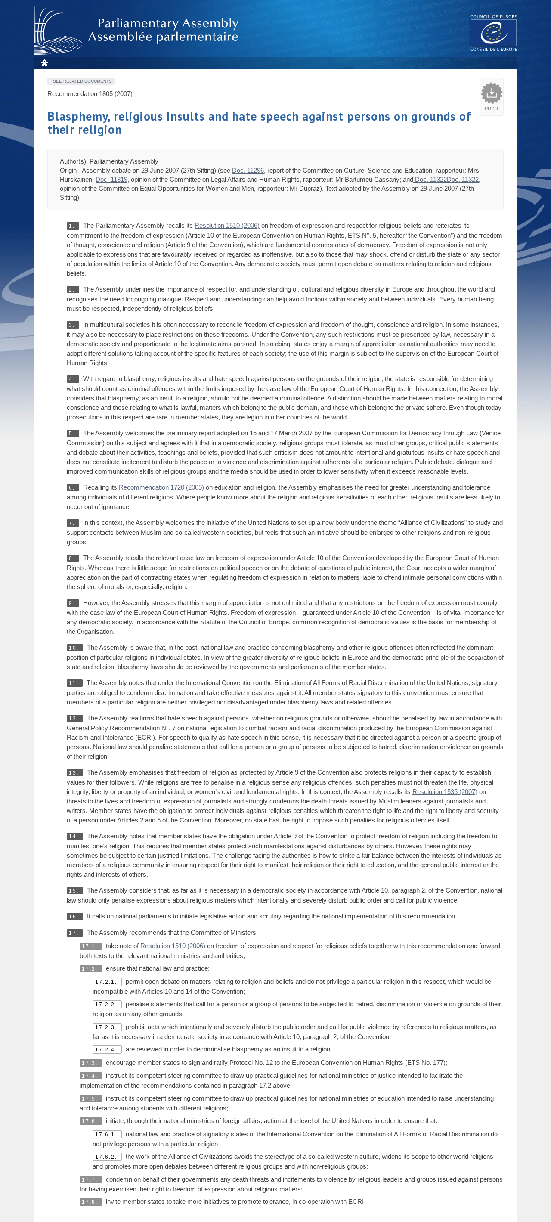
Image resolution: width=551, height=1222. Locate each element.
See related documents (82, 81)
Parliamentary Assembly (138, 30)
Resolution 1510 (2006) (227, 225)
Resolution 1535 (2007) (444, 791)
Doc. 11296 (248, 170)
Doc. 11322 (430, 179)
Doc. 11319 (111, 179)
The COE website (494, 32)
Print (492, 108)
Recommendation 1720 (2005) (161, 487)
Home (44, 62)
